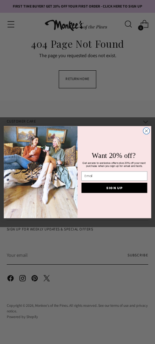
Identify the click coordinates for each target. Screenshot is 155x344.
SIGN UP (114, 187)
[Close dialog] (146, 130)
